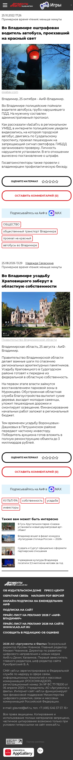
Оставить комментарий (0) (36, 195)
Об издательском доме (22, 590)
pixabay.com (10, 92)
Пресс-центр (54, 590)
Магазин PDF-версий (47, 595)
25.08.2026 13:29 (12, 263)
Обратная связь (15, 595)
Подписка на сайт (18, 609)
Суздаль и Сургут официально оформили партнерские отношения (42, 549)
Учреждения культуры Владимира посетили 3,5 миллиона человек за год (40, 562)
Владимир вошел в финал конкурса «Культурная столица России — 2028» (40, 537)
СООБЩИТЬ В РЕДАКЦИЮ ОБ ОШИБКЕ (31, 632)
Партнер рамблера (35, 742)
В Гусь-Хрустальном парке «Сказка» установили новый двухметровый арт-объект (40, 527)
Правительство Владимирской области (29, 340)
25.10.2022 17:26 (12, 15)
